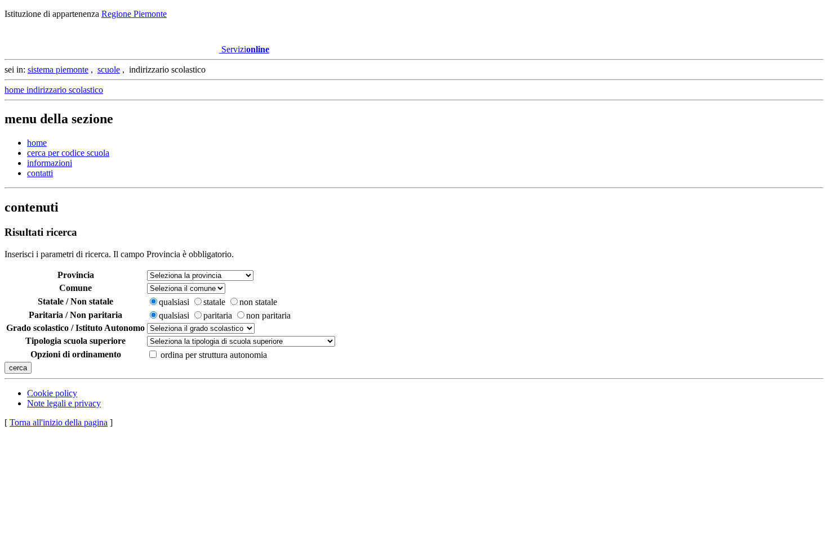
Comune (75, 288)
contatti (40, 173)
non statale (258, 302)
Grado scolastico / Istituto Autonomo (75, 328)
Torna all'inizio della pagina (59, 422)
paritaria (217, 315)
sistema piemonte (58, 69)
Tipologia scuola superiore (75, 341)
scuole (108, 69)
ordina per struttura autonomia (214, 355)
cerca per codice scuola (68, 153)
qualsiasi (174, 302)
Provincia (75, 275)
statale (214, 302)
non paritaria (268, 315)
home (37, 142)
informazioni (49, 163)
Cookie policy (52, 393)
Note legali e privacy (64, 403)
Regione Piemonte (134, 14)
